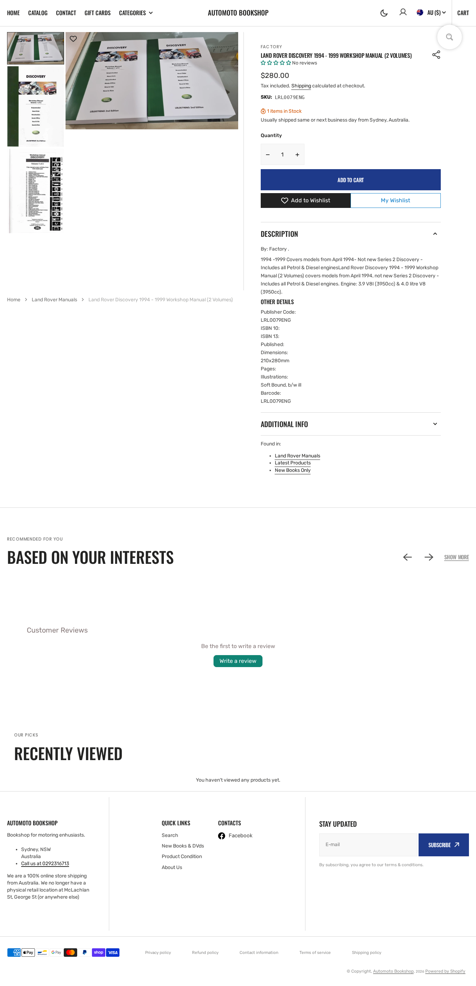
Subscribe (439, 845)
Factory (271, 47)
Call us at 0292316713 (45, 864)
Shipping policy (366, 952)
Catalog (38, 12)
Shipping (301, 86)
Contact (66, 12)
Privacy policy (158, 952)
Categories (132, 13)
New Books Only (293, 470)
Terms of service (315, 952)
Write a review (238, 661)
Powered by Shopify (445, 971)
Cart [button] (463, 12)
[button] (384, 13)
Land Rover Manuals (297, 456)
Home (13, 12)
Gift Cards (98, 12)
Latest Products (293, 463)
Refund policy (205, 952)
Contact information (259, 952)
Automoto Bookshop (393, 971)
